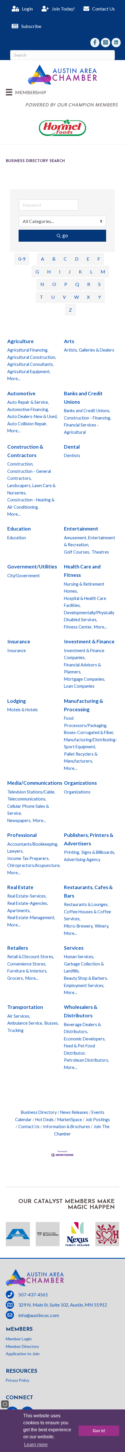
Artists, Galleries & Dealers (89, 349)
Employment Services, (84, 985)
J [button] (70, 271)
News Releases (74, 1112)
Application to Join (23, 1353)
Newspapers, (19, 820)
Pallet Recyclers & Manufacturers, (80, 758)
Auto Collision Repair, (27, 423)
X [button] (88, 297)
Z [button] (70, 309)
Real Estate (20, 887)
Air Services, (18, 1016)
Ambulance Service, (25, 1023)
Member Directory (22, 1346)
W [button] (76, 297)
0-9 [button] (21, 258)
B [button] (54, 258)
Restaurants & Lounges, (86, 904)
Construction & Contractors (25, 451)
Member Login (19, 1338)
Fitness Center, (78, 626)
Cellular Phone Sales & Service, (28, 810)
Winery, (102, 925)
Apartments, (19, 910)
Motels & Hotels (22, 709)
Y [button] (99, 297)
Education (19, 529)
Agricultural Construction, (31, 357)
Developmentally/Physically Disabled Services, (89, 616)
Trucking (15, 1030)
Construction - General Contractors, (29, 475)
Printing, (72, 852)
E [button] (88, 258)
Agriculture (20, 341)
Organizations (80, 783)
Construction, (20, 463)
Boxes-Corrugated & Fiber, (89, 732)
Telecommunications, (26, 798)
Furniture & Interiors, (27, 970)
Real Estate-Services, (27, 895)
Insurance (18, 641)
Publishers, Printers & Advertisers (88, 839)
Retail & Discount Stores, (30, 956)
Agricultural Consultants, (30, 364)
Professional (22, 835)
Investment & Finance (89, 641)
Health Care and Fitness (82, 570)
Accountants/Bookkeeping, (32, 844)
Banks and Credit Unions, (87, 410)
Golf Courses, (77, 551)
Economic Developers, (85, 1038)
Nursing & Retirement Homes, (84, 588)
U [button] (53, 297)
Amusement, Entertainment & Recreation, (89, 541)
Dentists (72, 455)
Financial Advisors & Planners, (82, 668)
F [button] (98, 258)
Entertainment (81, 529)
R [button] (88, 284)
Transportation (25, 1007)
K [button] (80, 271)
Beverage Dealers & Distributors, (82, 1028)
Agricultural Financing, (27, 349)
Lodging (16, 701)
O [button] (54, 284)
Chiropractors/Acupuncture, (33, 865)
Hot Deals (44, 1119)
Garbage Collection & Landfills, (84, 967)
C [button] (65, 258)
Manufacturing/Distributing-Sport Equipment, (90, 743)
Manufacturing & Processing (83, 705)
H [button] (49, 271)
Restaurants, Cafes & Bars (88, 891)
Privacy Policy (17, 1380)
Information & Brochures (66, 1126)
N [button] (42, 284)
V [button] (64, 297)
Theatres (100, 551)
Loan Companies (79, 686)
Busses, (51, 1023)
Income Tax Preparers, (28, 858)
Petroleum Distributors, (86, 1060)
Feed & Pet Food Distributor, (79, 1049)
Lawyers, (15, 851)
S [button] (99, 284)
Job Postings (97, 1119)
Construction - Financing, (87, 417)
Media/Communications (34, 783)
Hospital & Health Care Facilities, (85, 602)
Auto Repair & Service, (28, 402)
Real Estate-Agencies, (27, 903)
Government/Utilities (32, 566)
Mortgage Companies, (84, 679)
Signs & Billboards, (98, 852)
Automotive (21, 393)
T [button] (41, 297)
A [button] (42, 258)
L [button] (91, 271)
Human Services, (79, 956)
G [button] (37, 271)
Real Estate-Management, (31, 917)
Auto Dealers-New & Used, (32, 416)
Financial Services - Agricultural (81, 428)
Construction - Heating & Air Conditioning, (30, 503)
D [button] (76, 258)
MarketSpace (69, 1119)
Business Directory (39, 1112)
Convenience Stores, (26, 963)
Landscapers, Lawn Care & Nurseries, (31, 489)
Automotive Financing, (28, 409)
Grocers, (15, 978)
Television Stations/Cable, (31, 791)
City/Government (23, 575)
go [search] (65, 235)
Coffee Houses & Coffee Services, (87, 915)
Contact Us (29, 1126)
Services (73, 948)
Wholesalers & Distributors (80, 1011)
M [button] (103, 271)
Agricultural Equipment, (29, 371)
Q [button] (77, 284)
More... (13, 378)
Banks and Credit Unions (83, 397)
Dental (72, 447)
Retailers (17, 948)
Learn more (36, 1444)
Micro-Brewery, (78, 925)
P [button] (65, 284)
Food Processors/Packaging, (85, 722)
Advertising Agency (82, 859)
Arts (69, 341)
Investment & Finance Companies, (84, 654)
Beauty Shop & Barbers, (86, 978)
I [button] (59, 271)
